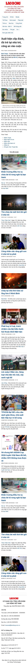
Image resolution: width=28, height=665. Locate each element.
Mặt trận (20, 346)
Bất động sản (17, 26)
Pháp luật (20, 20)
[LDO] (14, 162)
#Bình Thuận (7, 138)
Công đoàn (19, 23)
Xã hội (12, 17)
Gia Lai (3, 183)
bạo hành (5, 188)
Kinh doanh (13, 20)
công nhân (21, 265)
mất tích (19, 226)
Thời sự (4, 23)
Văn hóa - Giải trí (7, 26)
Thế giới (12, 29)
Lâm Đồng (4, 383)
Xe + (18, 29)
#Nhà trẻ (6, 145)
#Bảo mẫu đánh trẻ (9, 143)
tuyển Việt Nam (5, 470)
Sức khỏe (5, 29)
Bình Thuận (4, 53)
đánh (14, 78)
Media (17, 17)
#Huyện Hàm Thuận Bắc (11, 147)
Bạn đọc (11, 23)
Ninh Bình (4, 299)
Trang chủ (5, 17)
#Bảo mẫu (7, 141)
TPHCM (7, 427)
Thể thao (4, 20)
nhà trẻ (15, 57)
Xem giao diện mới (7, 32)
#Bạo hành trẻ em (9, 139)
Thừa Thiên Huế (5, 220)
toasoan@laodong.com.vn (12, 625)
